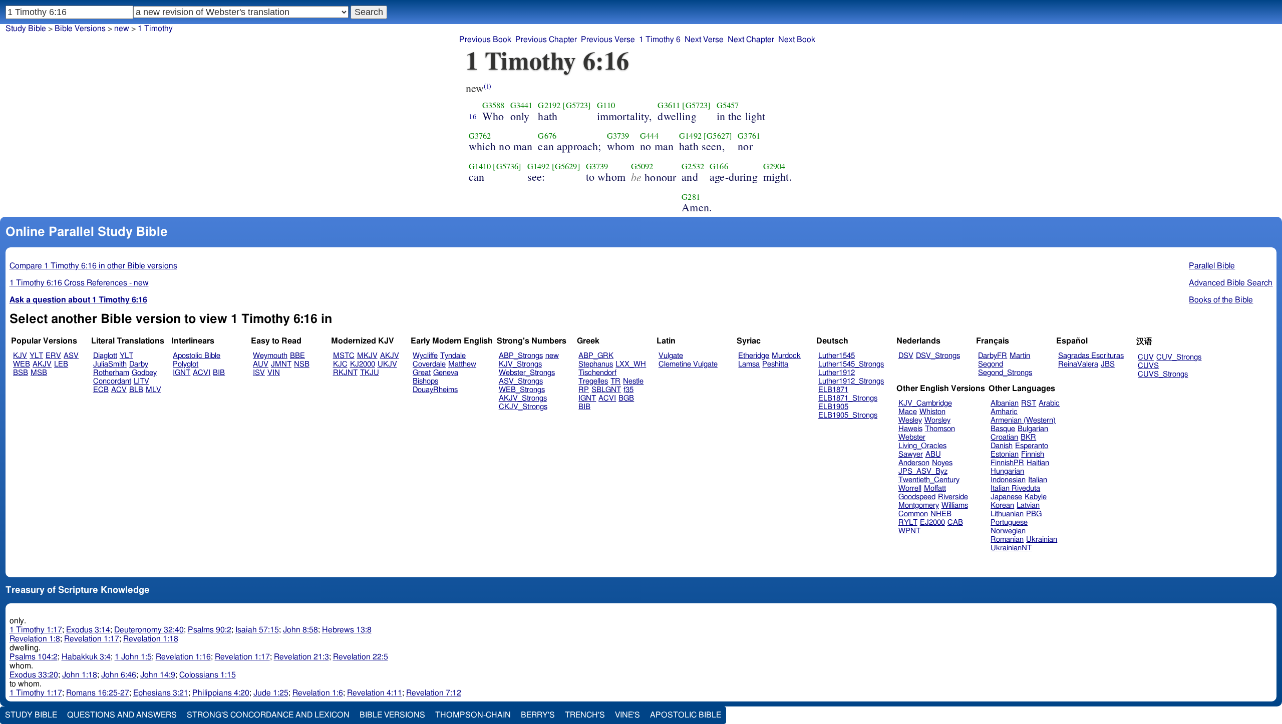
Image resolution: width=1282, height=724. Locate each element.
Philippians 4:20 (220, 693)
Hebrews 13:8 (347, 630)
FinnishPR (1007, 463)
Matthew (462, 364)
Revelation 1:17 (91, 639)
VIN (273, 373)
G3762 (480, 135)
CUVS (1148, 366)
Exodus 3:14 (88, 630)
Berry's (538, 715)
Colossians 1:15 (207, 675)
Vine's (627, 715)
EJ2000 (932, 522)
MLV (153, 390)
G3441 (521, 105)
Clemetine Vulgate (688, 364)
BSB (20, 373)
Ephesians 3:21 (160, 693)
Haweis (910, 429)
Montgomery (918, 505)
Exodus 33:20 (34, 675)
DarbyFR (992, 355)
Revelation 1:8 (35, 639)
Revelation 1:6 (317, 693)
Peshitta (775, 364)
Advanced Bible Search (1230, 283)
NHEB (940, 514)
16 (473, 116)
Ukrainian (1041, 539)
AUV (260, 364)
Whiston (932, 412)
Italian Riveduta (1015, 488)
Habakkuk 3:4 (86, 657)
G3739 (618, 135)
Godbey (144, 373)
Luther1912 (836, 373)
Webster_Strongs (527, 373)
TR (615, 381)
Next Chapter (751, 40)
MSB (39, 373)
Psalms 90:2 (209, 630)
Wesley (910, 420)
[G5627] (718, 135)
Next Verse (704, 40)
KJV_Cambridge (925, 403)
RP (583, 390)
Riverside (953, 497)
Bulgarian (1033, 429)
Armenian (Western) (1023, 420)
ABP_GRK (595, 355)
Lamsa (749, 364)
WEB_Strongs (522, 390)
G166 (719, 166)
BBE (297, 355)
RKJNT (345, 373)
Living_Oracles (922, 446)
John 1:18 (79, 675)
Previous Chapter (546, 40)
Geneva (445, 373)
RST (1028, 403)
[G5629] (566, 166)
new (121, 29)
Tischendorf (597, 373)
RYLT (907, 522)
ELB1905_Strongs (847, 415)
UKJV (387, 364)
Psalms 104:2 (34, 657)
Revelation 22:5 (360, 657)
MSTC (344, 355)
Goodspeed (916, 497)
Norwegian (1008, 531)
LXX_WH (630, 364)
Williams (954, 505)
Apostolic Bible (685, 715)
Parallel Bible (1212, 266)
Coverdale (429, 364)
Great (422, 373)
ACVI (201, 373)
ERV (53, 355)
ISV (259, 373)
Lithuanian (1007, 514)
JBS (1108, 364)
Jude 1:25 (270, 693)
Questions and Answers (122, 715)
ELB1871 (833, 390)
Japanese (1006, 497)
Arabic (1049, 403)
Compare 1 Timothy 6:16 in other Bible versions (93, 266)
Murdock (786, 355)
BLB (136, 390)
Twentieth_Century (928, 480)
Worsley (937, 420)
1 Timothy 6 (660, 40)
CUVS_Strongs (1163, 374)
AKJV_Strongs (523, 398)
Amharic (1004, 412)
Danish (1002, 446)
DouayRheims (435, 390)
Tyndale (453, 355)
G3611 (669, 105)
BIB (219, 373)
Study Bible (26, 29)
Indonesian (1008, 480)
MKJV (367, 355)
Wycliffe (425, 355)
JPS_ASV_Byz (922, 471)
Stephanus (595, 364)
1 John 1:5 (133, 657)
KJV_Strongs (520, 364)
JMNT (281, 364)
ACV (119, 390)
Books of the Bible (1221, 300)
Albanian (1005, 403)
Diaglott (105, 355)
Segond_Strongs (1005, 373)
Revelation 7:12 (433, 693)
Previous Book (485, 40)
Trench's (585, 715)
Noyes (942, 463)
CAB (955, 522)
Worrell (909, 488)
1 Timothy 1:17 (36, 630)
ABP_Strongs (521, 355)
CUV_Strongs (1178, 357)
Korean (1002, 505)
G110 (606, 105)
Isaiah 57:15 (257, 630)
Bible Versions (80, 29)
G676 (547, 135)
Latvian (1028, 505)
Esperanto (1031, 446)
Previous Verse (608, 40)
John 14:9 (157, 675)
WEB (21, 364)
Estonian (1005, 454)
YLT (36, 355)
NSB (301, 364)
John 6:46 (118, 675)
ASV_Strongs (521, 381)
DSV (905, 355)
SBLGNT (606, 390)
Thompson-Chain (473, 715)
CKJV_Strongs (523, 407)
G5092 (642, 166)
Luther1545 (836, 355)
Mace (907, 412)
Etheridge (753, 355)
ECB (101, 390)
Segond (990, 364)
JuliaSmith (110, 364)
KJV (20, 355)
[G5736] (507, 166)
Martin (1020, 355)
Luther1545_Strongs (851, 364)
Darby (138, 364)
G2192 (549, 105)
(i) (487, 86)
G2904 (774, 166)
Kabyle (1036, 497)
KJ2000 (362, 364)
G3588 (493, 105)
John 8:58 (300, 630)
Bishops (425, 381)
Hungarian (1007, 471)
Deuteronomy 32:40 (149, 630)
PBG (1034, 514)
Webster (911, 437)
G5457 (728, 105)
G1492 (690, 135)
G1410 (480, 166)
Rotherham (111, 373)
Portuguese (1009, 522)
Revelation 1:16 (183, 657)
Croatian (1004, 437)
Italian (1037, 480)
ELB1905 (833, 407)
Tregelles (593, 381)
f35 (628, 390)
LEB (61, 364)
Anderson (913, 463)
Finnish (1032, 454)
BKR (1028, 437)
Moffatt (935, 488)
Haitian (1038, 463)
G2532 (693, 166)
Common (913, 514)
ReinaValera (1078, 364)
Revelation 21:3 (301, 657)
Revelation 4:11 (374, 693)
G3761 (749, 135)
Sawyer (910, 454)
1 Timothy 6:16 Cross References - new (79, 283)
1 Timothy (155, 29)
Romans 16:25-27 (97, 693)
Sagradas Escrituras (1091, 355)
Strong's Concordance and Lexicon (268, 715)
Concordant (112, 381)
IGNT (181, 373)
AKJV (42, 364)
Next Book (796, 40)
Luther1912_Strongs (851, 381)
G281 (691, 196)
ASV (71, 355)
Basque (1003, 429)
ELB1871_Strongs (847, 398)
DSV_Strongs (938, 355)
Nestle (633, 381)
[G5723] (576, 105)
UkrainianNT (1011, 548)
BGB (626, 398)
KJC (340, 364)
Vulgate (671, 355)
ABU (933, 454)
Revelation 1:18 (150, 639)
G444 (649, 135)
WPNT (909, 531)
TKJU (369, 373)
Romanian (1007, 539)
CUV (1146, 357)
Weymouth (270, 355)
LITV (141, 381)
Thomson (940, 429)
